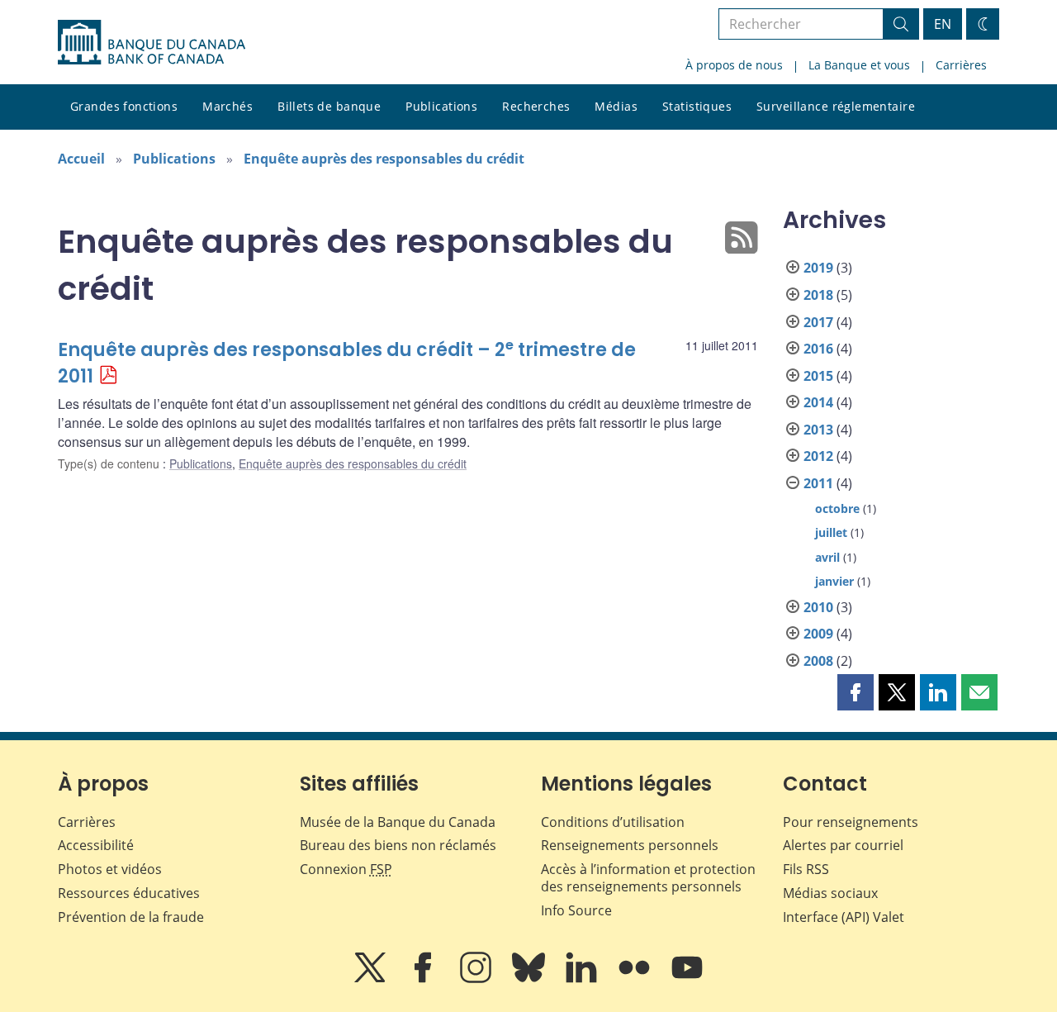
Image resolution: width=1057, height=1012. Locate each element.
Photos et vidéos (110, 869)
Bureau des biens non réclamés (398, 845)
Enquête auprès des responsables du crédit (384, 159)
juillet (831, 532)
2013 (818, 429)
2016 (818, 349)
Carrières (961, 65)
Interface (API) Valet (843, 917)
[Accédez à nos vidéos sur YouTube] (687, 979)
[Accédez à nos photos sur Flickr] (635, 979)
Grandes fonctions (124, 106)
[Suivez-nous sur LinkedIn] (583, 979)
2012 (818, 456)
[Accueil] (151, 42)
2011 (818, 483)
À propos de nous (734, 65)
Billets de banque (329, 106)
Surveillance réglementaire (835, 106)
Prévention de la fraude (131, 917)
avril (827, 557)
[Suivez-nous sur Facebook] (424, 979)
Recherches (536, 106)
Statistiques (697, 106)
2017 (818, 322)
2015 (818, 376)
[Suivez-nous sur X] (371, 979)
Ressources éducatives (129, 893)
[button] (855, 692)
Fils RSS (806, 869)
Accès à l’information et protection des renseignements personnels (648, 878)
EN (942, 24)
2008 (818, 661)
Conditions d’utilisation (613, 822)
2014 (818, 402)
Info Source (576, 910)
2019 (818, 268)
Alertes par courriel (843, 845)
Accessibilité (96, 845)
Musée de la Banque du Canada (397, 822)
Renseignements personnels (629, 845)
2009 (818, 634)
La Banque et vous (859, 65)
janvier (834, 581)
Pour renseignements (850, 822)
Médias (616, 106)
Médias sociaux (830, 893)
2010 (818, 607)
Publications (441, 106)
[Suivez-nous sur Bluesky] (530, 979)
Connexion (346, 869)
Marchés (227, 106)
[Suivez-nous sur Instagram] (477, 979)
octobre (837, 508)
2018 (818, 295)
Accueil (81, 159)
